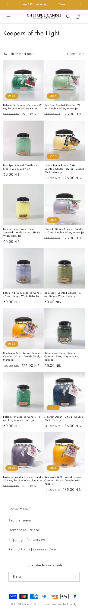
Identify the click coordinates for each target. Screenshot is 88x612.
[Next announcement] (80, 4)
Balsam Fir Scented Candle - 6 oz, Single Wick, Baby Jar (21, 418)
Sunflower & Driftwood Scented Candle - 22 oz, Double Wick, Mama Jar (22, 357)
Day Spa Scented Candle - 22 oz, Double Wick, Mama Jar (62, 107)
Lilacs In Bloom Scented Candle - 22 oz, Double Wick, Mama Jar (64, 231)
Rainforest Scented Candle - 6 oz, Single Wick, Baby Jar (62, 294)
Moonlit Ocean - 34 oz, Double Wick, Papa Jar (63, 418)
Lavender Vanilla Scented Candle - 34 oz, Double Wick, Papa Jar (23, 479)
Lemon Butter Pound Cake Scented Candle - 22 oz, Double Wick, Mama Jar (64, 169)
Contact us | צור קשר (25, 530)
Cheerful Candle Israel (37, 604)
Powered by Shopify (64, 604)
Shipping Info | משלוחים (27, 540)
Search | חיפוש (20, 520)
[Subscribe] (74, 577)
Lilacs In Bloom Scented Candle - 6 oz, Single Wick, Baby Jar (22, 294)
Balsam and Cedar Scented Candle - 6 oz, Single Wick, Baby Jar (61, 357)
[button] (8, 16)
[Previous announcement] (8, 4)
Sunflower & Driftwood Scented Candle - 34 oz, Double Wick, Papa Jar (63, 481)
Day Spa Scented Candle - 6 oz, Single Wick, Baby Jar (23, 167)
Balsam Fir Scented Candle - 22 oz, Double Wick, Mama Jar (22, 107)
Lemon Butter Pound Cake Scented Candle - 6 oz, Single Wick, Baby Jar (21, 233)
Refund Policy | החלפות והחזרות (32, 549)
